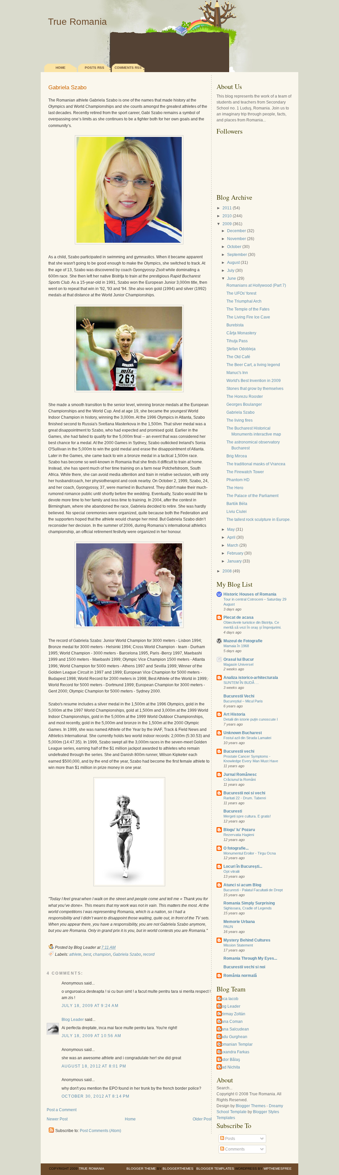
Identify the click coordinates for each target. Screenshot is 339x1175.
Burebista (235, 325)
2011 (227, 208)
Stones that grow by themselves (254, 388)
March (232, 545)
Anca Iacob (228, 998)
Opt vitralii (231, 871)
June (231, 278)
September (237, 254)
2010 (227, 216)
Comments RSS (128, 67)
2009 (227, 224)
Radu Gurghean (232, 1036)
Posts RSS (94, 67)
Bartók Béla (236, 503)
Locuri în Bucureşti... (242, 866)
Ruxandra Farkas (233, 1052)
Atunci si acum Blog (242, 885)
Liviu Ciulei (236, 511)
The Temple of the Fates (247, 309)
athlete (75, 954)
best (87, 954)
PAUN (228, 927)
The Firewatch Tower (245, 472)
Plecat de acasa (238, 617)
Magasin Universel (238, 664)
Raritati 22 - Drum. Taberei (244, 798)
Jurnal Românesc (240, 774)
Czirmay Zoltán (231, 1014)
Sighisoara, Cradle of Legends (247, 908)
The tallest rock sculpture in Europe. (258, 519)
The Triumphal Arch (244, 301)
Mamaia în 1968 (236, 646)
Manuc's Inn (237, 372)
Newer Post (57, 1119)
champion (102, 954)
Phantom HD (238, 480)
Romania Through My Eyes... (250, 958)
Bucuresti (232, 811)
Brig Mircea (236, 456)
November (236, 238)
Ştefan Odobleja (241, 349)
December (236, 231)
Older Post (202, 1119)
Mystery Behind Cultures (246, 940)
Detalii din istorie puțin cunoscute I (250, 719)
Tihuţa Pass (237, 341)
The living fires (239, 420)
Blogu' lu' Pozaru (239, 829)
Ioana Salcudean (233, 1029)
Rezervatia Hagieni (238, 835)
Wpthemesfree (278, 1168)
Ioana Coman (230, 1021)
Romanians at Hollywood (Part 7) (256, 285)
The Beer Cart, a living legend (253, 364)
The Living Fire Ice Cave (248, 317)
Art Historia (234, 714)
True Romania (77, 22)
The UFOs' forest (241, 293)
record (149, 954)
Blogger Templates (215, 1168)
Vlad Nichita (229, 1067)
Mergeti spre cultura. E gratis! (247, 816)
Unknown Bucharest (242, 733)
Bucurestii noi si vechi (244, 793)
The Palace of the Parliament (252, 495)
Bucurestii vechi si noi (244, 967)
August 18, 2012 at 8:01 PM (94, 1066)
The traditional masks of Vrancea (255, 464)
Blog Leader (73, 1019)
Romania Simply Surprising (249, 903)
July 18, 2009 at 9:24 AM (90, 1005)
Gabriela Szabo (67, 88)
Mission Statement (238, 945)
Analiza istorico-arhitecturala (250, 677)
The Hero (234, 487)
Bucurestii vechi (238, 751)
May (231, 529)
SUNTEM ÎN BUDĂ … (241, 683)
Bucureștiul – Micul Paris (243, 701)
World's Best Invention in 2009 (253, 380)
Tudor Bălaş (229, 1059)
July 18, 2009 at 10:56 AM (91, 1035)
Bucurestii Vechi (238, 696)
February (235, 553)
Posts (229, 1138)
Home (61, 67)
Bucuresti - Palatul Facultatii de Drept (253, 890)
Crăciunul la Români (239, 779)
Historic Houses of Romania (249, 594)
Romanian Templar (235, 1044)
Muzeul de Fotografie (243, 641)
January (234, 561)
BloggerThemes (177, 1168)
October (234, 246)
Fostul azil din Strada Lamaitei (247, 738)
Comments (234, 1149)
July (230, 270)
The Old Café (238, 357)
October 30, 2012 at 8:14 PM (95, 1096)
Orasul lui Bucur (238, 659)
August (233, 262)
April (231, 537)
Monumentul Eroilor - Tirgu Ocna (249, 853)
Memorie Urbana (239, 921)
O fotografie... (236, 848)
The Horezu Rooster (244, 396)
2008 (227, 571)
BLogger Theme (141, 1168)
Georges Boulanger (244, 404)
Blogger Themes (251, 1106)
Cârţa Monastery (241, 333)
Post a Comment (61, 1110)
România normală (240, 975)
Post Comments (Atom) (100, 1130)
